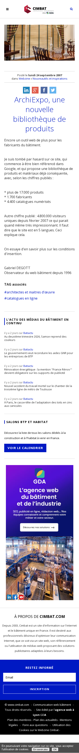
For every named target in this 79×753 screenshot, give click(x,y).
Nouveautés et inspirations (50, 78)
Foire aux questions (35, 725)
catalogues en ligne (22, 298)
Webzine (24, 78)
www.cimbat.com (18, 705)
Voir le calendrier (25, 448)
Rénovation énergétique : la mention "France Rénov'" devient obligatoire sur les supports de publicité (38, 369)
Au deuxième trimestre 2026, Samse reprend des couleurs (35, 336)
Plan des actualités (45, 720)
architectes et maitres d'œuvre (31, 292)
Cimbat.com (52, 616)
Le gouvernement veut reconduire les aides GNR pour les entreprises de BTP (38, 353)
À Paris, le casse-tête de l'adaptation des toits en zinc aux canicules (38, 402)
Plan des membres (19, 720)
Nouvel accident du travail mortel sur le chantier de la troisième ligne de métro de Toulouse (38, 386)
